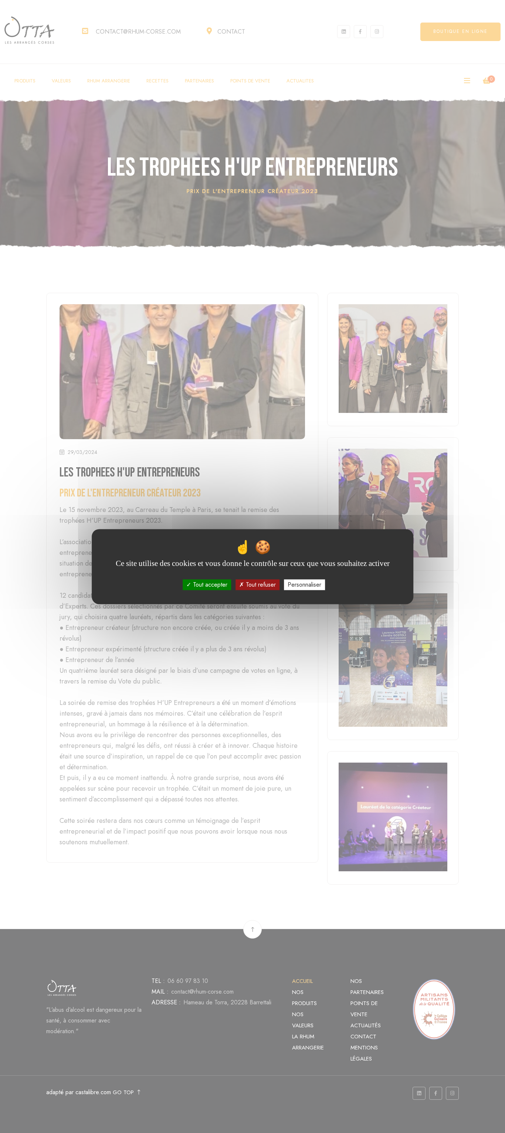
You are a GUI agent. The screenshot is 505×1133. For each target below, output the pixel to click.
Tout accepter (209, 584)
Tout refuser (260, 584)
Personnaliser (304, 584)
